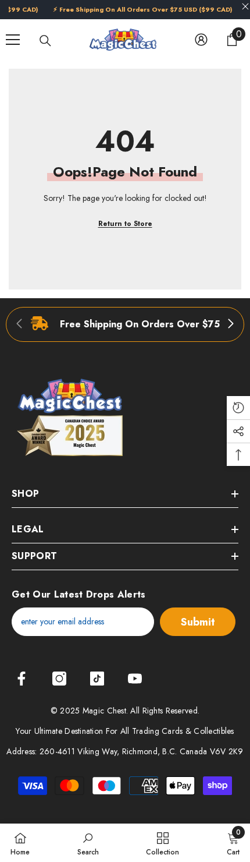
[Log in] (201, 39)
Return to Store (125, 223)
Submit (198, 622)
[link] (125, 324)
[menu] (13, 40)
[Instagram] (59, 678)
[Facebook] (21, 678)
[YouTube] (134, 678)
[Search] (45, 41)
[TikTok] (97, 678)
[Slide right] (230, 324)
